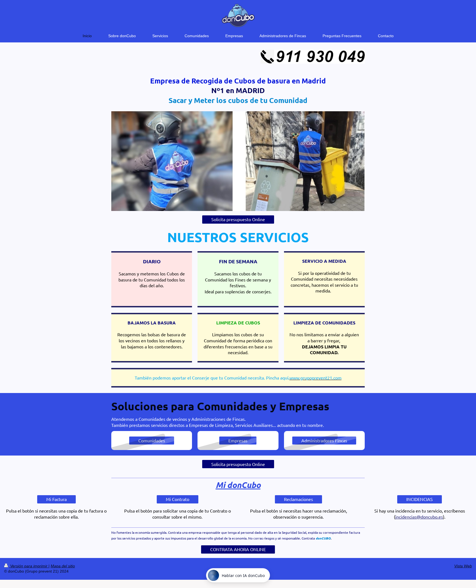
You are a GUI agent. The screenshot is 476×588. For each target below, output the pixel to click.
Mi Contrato (177, 499)
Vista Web (463, 566)
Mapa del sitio (63, 566)
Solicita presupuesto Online (238, 219)
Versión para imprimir (28, 566)
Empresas (237, 440)
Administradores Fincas (324, 440)
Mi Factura (56, 499)
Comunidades (151, 440)
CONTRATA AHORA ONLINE (238, 549)
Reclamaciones (298, 499)
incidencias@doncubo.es (419, 516)
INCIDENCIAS (419, 499)
